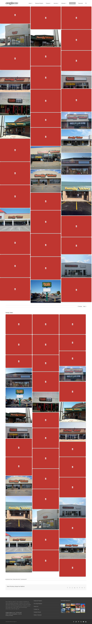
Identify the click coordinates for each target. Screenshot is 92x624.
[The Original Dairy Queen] (68, 605)
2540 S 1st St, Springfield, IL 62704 (14, 614)
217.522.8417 (19, 612)
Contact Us (36, 609)
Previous (80, 306)
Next (84, 306)
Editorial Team (9, 579)
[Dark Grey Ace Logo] (12, 2)
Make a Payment (38, 614)
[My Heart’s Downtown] (82, 605)
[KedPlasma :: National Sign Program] (63, 610)
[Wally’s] (73, 605)
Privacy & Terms (9, 615)
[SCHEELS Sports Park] (63, 605)
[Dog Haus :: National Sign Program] (68, 610)
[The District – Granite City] (78, 605)
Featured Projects (38, 600)
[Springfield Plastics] (82, 610)
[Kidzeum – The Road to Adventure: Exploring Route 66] (73, 610)
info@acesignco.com (10, 612)
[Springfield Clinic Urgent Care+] (78, 610)
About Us (36, 606)
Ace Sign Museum (38, 603)
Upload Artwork (37, 612)
